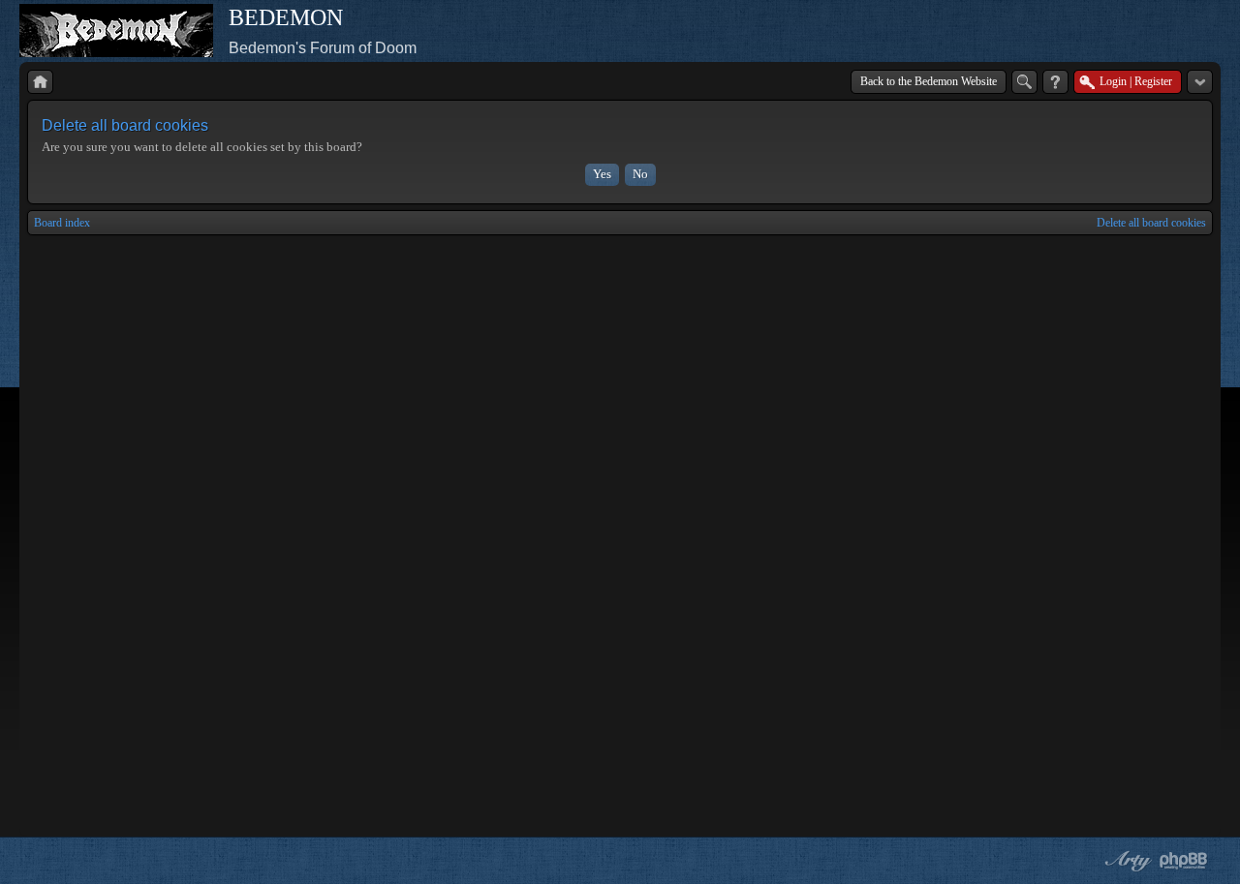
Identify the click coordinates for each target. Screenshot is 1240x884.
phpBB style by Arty (1126, 860)
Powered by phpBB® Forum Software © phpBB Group (1184, 860)
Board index (62, 222)
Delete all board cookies (1151, 222)
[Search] (1024, 82)
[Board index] (40, 82)
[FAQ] (1055, 82)
